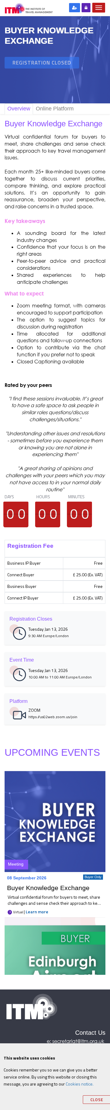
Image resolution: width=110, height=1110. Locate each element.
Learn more (37, 911)
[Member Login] (86, 7)
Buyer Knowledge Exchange (48, 887)
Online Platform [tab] (55, 109)
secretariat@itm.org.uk (78, 1041)
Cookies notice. (80, 1084)
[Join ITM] (74, 7)
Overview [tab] (18, 109)
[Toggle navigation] (98, 7)
